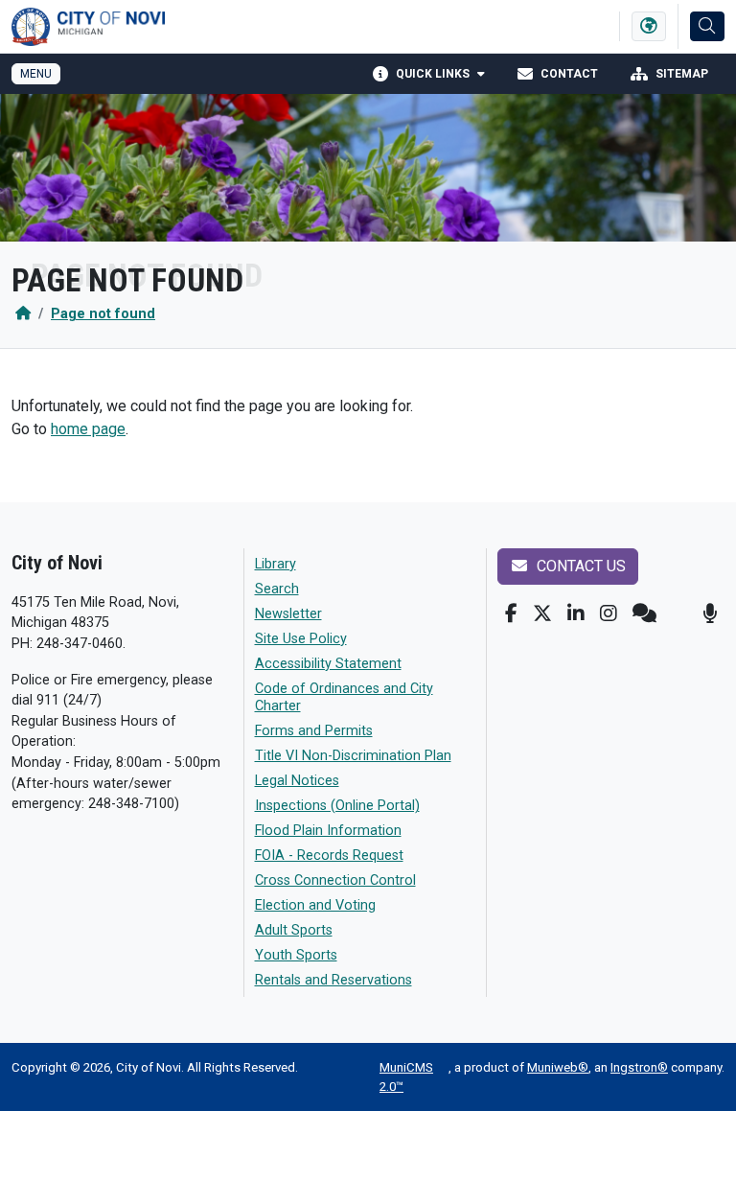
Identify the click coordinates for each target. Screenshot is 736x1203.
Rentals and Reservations (333, 980)
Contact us (579, 566)
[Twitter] (542, 613)
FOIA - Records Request (329, 855)
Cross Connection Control (335, 880)
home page (88, 429)
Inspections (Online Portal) (337, 806)
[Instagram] (608, 613)
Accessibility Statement (328, 664)
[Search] (707, 26)
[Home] (23, 314)
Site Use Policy (301, 639)
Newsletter (288, 614)
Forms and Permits (314, 731)
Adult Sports (294, 930)
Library (275, 564)
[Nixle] (644, 613)
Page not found (103, 314)
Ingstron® (639, 1067)
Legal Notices (297, 781)
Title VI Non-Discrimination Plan (353, 756)
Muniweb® (557, 1067)
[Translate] (649, 26)
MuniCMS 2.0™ (406, 1077)
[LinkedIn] (576, 613)
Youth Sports (296, 955)
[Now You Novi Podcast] (709, 613)
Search (277, 589)
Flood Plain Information (328, 830)
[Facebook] (511, 613)
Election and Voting (315, 905)
